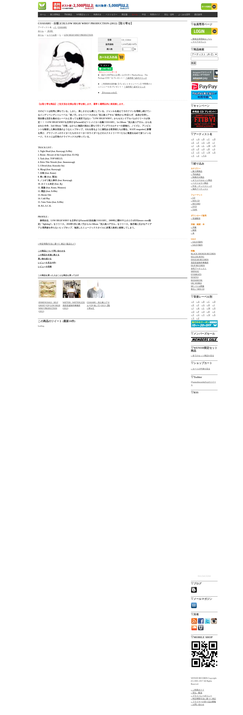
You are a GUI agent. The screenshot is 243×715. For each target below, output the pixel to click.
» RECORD (195, 204)
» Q (203, 149)
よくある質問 (184, 14)
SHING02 (195, 271)
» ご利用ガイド (197, 690)
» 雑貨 (193, 230)
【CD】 (50, 31)
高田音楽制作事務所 (199, 263)
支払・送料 (169, 14)
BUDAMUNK (196, 280)
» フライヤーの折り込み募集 (203, 702)
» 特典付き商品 (197, 177)
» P (197, 149)
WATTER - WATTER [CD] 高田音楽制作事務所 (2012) (74, 305)
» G (203, 142)
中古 (144, 14)
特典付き (97, 14)
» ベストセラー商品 (199, 183)
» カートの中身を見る (200, 369)
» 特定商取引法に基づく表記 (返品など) (57, 244)
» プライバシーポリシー (201, 696)
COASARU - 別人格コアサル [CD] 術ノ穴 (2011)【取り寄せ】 (98, 305)
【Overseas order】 (109, 93)
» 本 (192, 233)
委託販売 (198, 14)
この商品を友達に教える (48, 255)
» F (197, 142)
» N (213, 146)
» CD (193, 198)
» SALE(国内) (197, 242)
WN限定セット (82, 14)
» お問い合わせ (197, 704)
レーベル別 (52, 35)
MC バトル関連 (197, 286)
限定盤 (125, 14)
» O (192, 149)
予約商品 (68, 14)
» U (197, 152)
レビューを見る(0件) (47, 263)
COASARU (62, 27)
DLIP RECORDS (198, 265)
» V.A (204, 156)
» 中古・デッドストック (201, 186)
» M (208, 146)
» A (197, 139)
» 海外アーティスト (199, 189)
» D (213, 139)
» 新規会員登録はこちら (201, 39)
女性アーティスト (199, 268)
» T (192, 152)
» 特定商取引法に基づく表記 (203, 699)
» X (213, 152)
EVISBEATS (196, 274)
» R (208, 149)
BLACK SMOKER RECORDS (203, 254)
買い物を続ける (45, 259)
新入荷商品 (55, 14)
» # (192, 139)
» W (208, 152)
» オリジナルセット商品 (201, 180)
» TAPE (194, 210)
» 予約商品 (195, 174)
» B (203, 139)
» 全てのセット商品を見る (202, 355)
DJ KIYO (195, 277)
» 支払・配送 (196, 693)
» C (55, 27)
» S (213, 149)
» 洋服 (193, 227)
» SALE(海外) (197, 245)
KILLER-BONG (197, 257)
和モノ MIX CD (197, 289)
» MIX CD (195, 201)
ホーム (43, 14)
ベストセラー (111, 14)
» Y (192, 156)
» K (197, 146)
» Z (197, 156)
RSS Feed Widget (204, 576)
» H (208, 142)
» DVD (194, 207)
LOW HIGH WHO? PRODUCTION (78, 35)
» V (203, 152)
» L (203, 146)
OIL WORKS (196, 283)
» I (213, 142)
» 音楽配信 (195, 218)
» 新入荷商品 (196, 171)
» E (192, 142)
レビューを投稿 (45, 266)
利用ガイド (155, 14)
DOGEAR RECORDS (199, 259)
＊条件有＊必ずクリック (136, 78)
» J (192, 146)
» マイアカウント (198, 42)
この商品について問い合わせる (51, 251)
